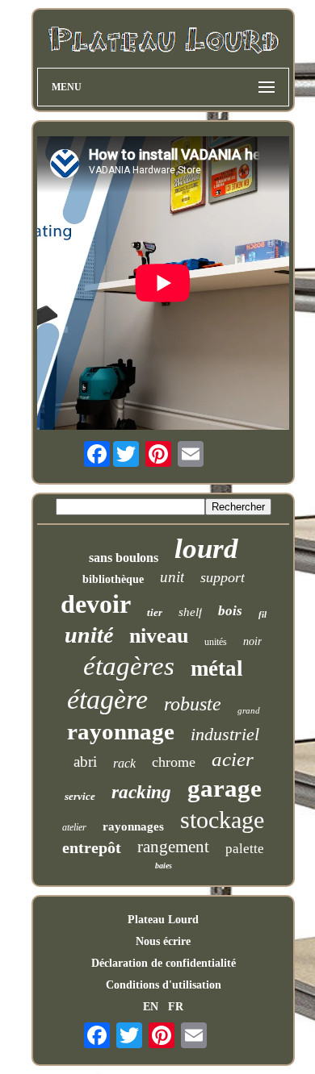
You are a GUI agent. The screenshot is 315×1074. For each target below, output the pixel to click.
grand (248, 710)
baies (163, 865)
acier (233, 759)
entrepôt (91, 847)
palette (244, 848)
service (80, 796)
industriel (225, 734)
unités (215, 641)
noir (252, 641)
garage (224, 788)
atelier (74, 827)
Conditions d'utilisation (163, 985)
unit (172, 576)
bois (230, 610)
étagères (128, 666)
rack (124, 763)
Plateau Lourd (163, 920)
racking (141, 792)
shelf (190, 612)
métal (217, 668)
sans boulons (123, 557)
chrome (173, 762)
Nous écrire (163, 941)
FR (175, 1007)
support (222, 577)
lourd (206, 548)
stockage (222, 819)
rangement (173, 846)
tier (154, 612)
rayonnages (133, 826)
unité (89, 634)
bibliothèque (113, 579)
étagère (107, 699)
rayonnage (120, 731)
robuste (192, 703)
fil (262, 614)
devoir (96, 603)
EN (150, 1007)
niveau (158, 635)
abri (85, 761)
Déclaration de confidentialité (163, 963)
